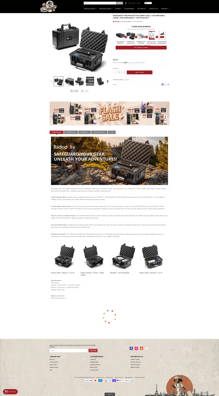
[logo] (49, 6)
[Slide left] (51, 81)
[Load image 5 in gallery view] (100, 81)
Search (120, 3)
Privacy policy (109, 377)
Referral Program (135, 364)
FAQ (51, 370)
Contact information (140, 377)
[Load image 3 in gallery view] (79, 81)
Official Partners (54, 367)
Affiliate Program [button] (135, 367)
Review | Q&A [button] (71, 132)
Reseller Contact (135, 359)
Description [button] (56, 132)
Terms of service (119, 377)
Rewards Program (135, 362)
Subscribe (93, 350)
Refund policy (100, 377)
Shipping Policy (94, 362)
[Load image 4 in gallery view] (90, 81)
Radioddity (81, 377)
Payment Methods (95, 364)
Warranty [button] (84, 132)
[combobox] (100, 3)
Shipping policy (129, 377)
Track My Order (94, 370)
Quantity (115, 68)
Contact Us (93, 359)
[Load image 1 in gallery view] (58, 81)
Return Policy (93, 367)
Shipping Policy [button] (99, 132)
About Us (52, 359)
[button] (126, 3)
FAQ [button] (112, 132)
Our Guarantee (54, 362)
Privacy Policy (53, 364)
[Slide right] (108, 81)
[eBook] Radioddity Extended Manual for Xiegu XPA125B (162, 43)
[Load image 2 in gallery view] (69, 81)
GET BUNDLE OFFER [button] (141, 47)
